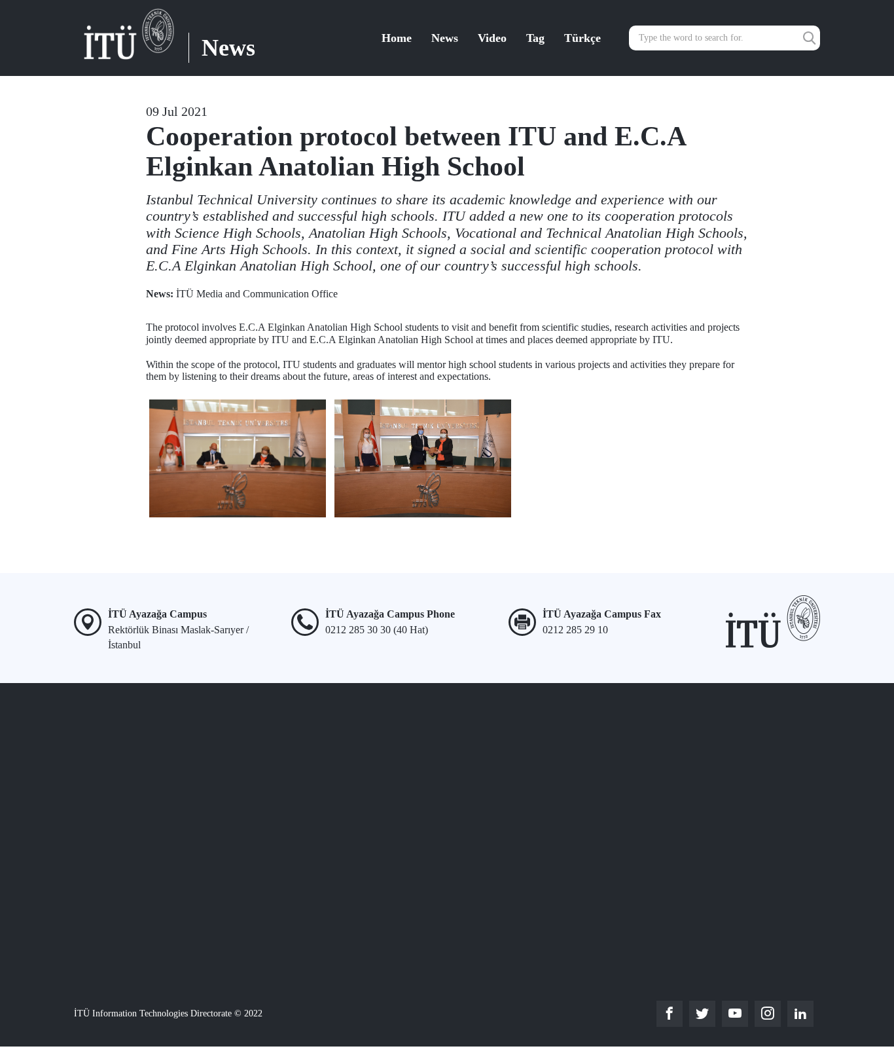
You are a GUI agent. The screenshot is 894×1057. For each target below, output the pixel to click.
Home (397, 38)
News (444, 38)
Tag (535, 38)
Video (492, 38)
